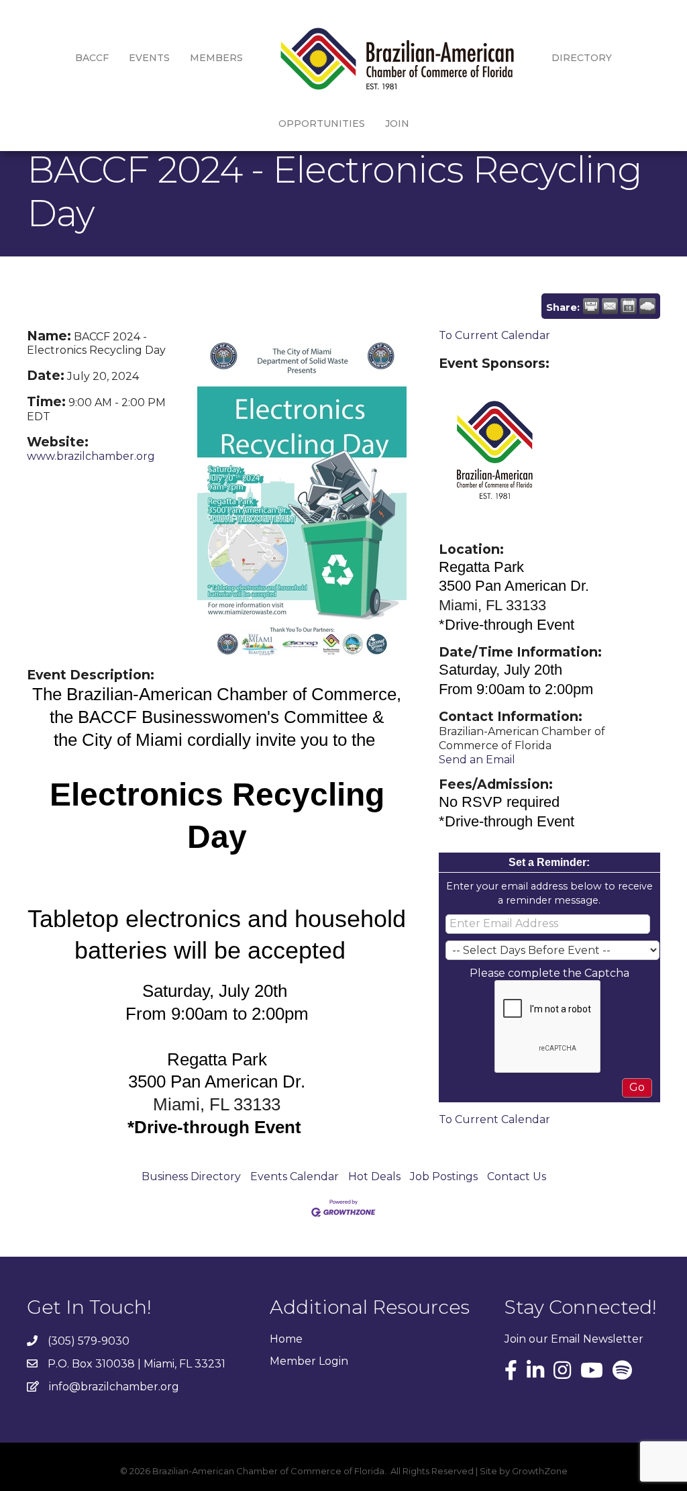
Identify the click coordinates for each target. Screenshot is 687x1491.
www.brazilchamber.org (91, 456)
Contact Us (516, 1176)
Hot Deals (374, 1176)
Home (286, 1339)
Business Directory (191, 1176)
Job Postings (444, 1176)
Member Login (309, 1361)
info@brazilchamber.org (114, 1386)
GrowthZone (540, 1470)
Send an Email (477, 759)
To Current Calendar (494, 335)
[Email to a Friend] (610, 306)
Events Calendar (294, 1176)
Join (397, 123)
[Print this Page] (591, 306)
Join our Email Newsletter (574, 1339)
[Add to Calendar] (629, 306)
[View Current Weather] (647, 306)
